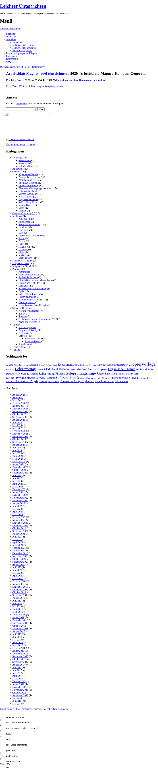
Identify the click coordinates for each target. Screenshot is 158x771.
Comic (55, 365)
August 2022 (18, 503)
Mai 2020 (17, 573)
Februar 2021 (18, 547)
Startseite (10, 33)
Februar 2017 (18, 681)
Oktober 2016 (19, 692)
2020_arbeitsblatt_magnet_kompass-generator (41, 86)
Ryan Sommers (59, 709)
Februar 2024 (18, 461)
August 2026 (18, 394)
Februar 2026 (18, 403)
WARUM (11, 36)
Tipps (15, 324)
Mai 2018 (17, 639)
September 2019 (20, 595)
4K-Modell (17, 157)
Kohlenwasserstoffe (118, 364)
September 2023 (20, 472)
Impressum (11, 56)
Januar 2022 (18, 520)
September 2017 (20, 662)
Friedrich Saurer (15, 80)
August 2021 (18, 534)
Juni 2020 (17, 570)
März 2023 (17, 486)
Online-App (95, 369)
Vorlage (22, 255)
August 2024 (18, 444)
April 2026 (17, 397)
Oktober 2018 (19, 625)
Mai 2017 (17, 673)
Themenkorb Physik (26, 381)
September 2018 (20, 628)
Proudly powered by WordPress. (16, 709)
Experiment (65, 364)
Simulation (111, 373)
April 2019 (17, 609)
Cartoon (33, 364)
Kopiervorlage (142, 364)
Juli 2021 (16, 536)
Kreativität (24, 163)
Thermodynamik (27, 302)
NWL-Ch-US (65, 369)
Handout (23, 227)
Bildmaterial (24, 221)
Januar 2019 (18, 617)
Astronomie (24, 271)
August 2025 (18, 419)
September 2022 (20, 500)
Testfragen (24, 249)
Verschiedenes (19, 347)
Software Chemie (33, 338)
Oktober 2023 (19, 470)
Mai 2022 (17, 509)
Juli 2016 (16, 701)
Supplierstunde (26, 344)
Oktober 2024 (19, 439)
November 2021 (20, 525)
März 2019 (17, 611)
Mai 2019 (17, 606)
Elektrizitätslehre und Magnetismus (36, 280)
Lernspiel (41, 369)
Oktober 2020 (19, 559)
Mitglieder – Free (20, 263)
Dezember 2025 (20, 408)
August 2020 (18, 564)
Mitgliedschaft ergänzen (24, 47)
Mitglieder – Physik (21, 266)
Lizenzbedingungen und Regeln (21, 53)
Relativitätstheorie (27, 297)
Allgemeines (18, 168)
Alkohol (17, 365)
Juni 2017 (17, 670)
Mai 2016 (17, 703)
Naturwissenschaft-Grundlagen (34, 288)
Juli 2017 (16, 667)
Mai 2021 (17, 539)
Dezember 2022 (20, 495)
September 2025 (20, 417)
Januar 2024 (18, 464)
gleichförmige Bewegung (87, 365)
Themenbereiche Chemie (98, 378)
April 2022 (17, 511)
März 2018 (17, 645)
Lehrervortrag (25, 369)
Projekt (22, 241)
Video (21, 252)
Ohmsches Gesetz (79, 369)
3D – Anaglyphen (27, 327)
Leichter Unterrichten (23, 6)
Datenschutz (12, 59)
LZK (21, 232)
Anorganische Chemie (29, 177)
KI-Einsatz (24, 333)
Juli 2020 (16, 567)
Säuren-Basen (25, 205)
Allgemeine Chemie (28, 174)
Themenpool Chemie (49, 381)
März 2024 (17, 458)
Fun (20, 313)
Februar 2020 (18, 581)
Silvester (23, 316)
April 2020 (17, 575)
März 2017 (17, 678)
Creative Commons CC (23, 213)
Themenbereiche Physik (124, 377)
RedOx (10, 373)
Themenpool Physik (72, 381)
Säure (82, 378)
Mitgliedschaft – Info (22, 45)
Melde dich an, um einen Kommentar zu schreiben (79, 80)
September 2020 (20, 561)
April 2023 (17, 483)
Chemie (16, 171)
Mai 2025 (17, 425)
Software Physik (33, 341)
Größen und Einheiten (29, 283)
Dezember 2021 (20, 522)
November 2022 (20, 497)
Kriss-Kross (10, 369)
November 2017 (20, 656)
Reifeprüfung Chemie (29, 202)
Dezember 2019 (20, 586)
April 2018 (17, 642)
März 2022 (17, 514)
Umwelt (22, 210)
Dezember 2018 (20, 620)
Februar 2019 (18, 614)
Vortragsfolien (25, 258)
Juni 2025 (17, 422)
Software (23, 335)
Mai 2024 (17, 453)
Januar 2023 (18, 492)
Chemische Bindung (28, 185)
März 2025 (17, 428)
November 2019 (20, 589)
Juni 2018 (17, 637)
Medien (16, 216)
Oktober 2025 (19, 414)
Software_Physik (67, 377)
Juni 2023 (17, 478)
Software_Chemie (45, 377)
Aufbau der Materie (28, 277)
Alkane (9, 364)
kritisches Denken (27, 166)
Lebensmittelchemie (28, 191)
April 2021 (17, 542)
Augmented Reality (28, 330)
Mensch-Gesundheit (28, 194)
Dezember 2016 (20, 687)
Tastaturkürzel (39, 67)
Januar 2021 (18, 550)
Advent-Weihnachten (29, 310)
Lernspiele (24, 230)
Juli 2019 (16, 600)
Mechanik (23, 285)
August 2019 (18, 598)
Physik (15, 269)
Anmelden (11, 39)
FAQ (8, 61)
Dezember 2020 (20, 553)
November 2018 (20, 623)
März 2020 (17, 578)
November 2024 (20, 436)
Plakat (22, 238)
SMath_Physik (15, 377)
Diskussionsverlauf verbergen (14, 67)
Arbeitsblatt (24, 219)
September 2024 (20, 442)
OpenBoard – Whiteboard (31, 235)
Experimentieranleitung (30, 224)
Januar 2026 (18, 406)
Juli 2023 (16, 475)
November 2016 (20, 689)
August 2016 (18, 698)
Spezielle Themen (21, 308)
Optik (21, 291)
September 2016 (20, 695)
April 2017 (17, 676)
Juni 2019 (17, 603)
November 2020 (20, 556)
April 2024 (17, 456)
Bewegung (24, 365)
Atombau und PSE (28, 180)
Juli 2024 (16, 447)
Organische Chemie (28, 199)
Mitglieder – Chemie (22, 260)
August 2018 (18, 631)
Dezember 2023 (20, 467)
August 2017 (18, 664)
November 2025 (20, 411)
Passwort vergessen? (22, 50)
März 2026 (17, 400)
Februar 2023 (18, 489)
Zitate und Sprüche (28, 322)
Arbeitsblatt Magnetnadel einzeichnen (36, 73)
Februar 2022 (18, 517)
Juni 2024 (17, 450)
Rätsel (22, 244)
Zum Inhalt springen (10, 28)
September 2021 (20, 531)
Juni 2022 (17, 506)
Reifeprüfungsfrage (80, 373)
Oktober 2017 (19, 659)
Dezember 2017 (20, 653)
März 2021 (17, 545)
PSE (137, 369)
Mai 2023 (17, 481)
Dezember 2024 (20, 433)
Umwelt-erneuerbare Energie (33, 305)
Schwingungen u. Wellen (31, 299)
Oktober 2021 (19, 528)
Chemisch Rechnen (28, 182)
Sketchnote (122, 374)
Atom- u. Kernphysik (29, 274)
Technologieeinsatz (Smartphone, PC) (37, 319)
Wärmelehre (121, 381)
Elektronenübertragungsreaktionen (35, 188)
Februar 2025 (18, 431)
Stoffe (21, 207)
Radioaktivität (146, 369)
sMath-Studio (25, 246)
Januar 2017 (18, 684)
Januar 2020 (18, 584)
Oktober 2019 (19, 592)
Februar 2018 (18, 648)
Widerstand (108, 381)
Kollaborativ (25, 160)
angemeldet (21, 103)
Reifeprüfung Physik (29, 294)
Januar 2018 (18, 650)
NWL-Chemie (26, 196)
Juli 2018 (16, 634)
